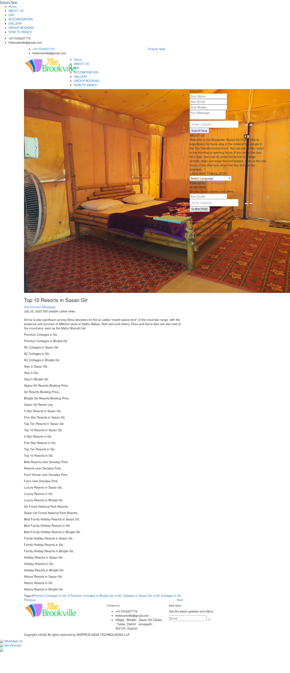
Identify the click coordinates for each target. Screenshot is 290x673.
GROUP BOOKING (21, 27)
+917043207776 (19, 38)
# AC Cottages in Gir (167, 595)
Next (180, 600)
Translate (220, 183)
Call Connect (32, 307)
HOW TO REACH (20, 32)
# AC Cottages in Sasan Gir (133, 595)
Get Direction (12, 645)
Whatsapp (49, 307)
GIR (11, 15)
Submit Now (199, 130)
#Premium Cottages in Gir (48, 595)
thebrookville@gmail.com (25, 42)
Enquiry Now (8, 2)
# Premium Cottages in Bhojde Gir (90, 595)
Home (12, 6)
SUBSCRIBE (199, 209)
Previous (30, 600)
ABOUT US (16, 10)
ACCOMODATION (20, 19)
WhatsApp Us (13, 641)
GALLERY (15, 23)
